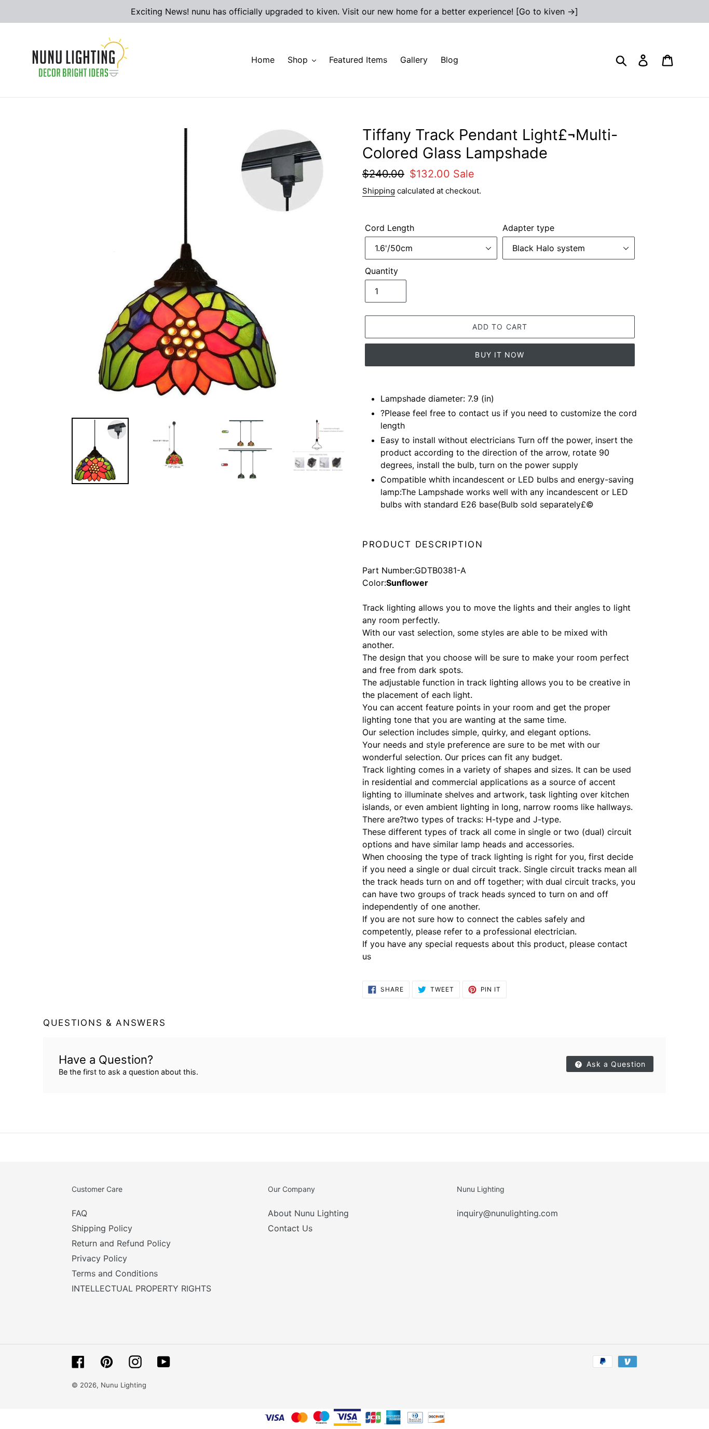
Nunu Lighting (123, 1385)
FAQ (79, 1213)
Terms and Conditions (115, 1273)
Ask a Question (615, 1064)
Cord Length (389, 228)
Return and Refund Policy (121, 1243)
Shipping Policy (102, 1228)
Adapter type (528, 228)
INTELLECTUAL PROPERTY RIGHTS (141, 1288)
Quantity (381, 271)
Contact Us (290, 1228)
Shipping (378, 191)
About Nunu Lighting (308, 1213)
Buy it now (499, 354)
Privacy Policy (99, 1258)
